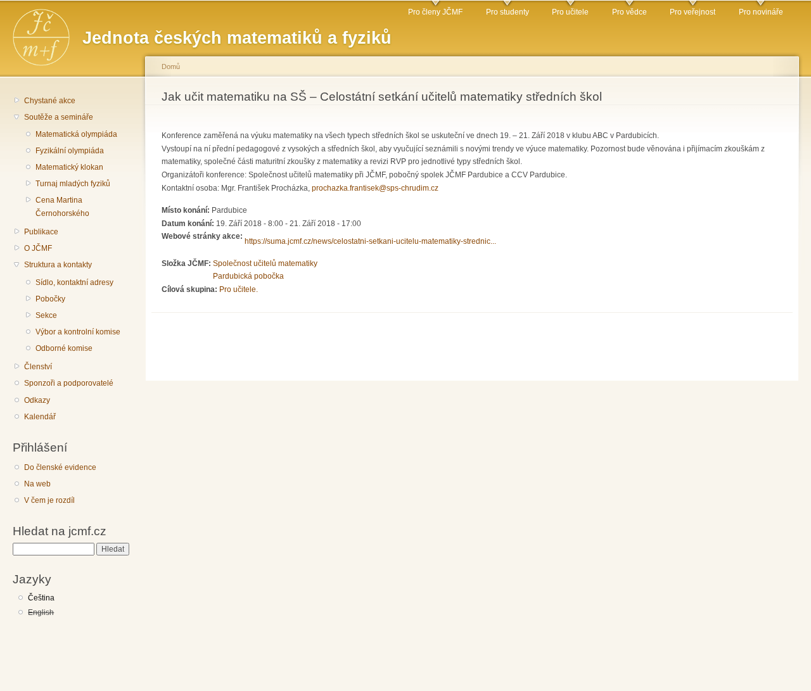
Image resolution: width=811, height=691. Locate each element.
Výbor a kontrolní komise (77, 331)
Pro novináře (761, 12)
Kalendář (40, 416)
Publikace (41, 231)
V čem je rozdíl (49, 500)
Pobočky (50, 299)
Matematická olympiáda (76, 134)
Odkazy (37, 400)
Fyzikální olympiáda (69, 150)
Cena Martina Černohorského (62, 207)
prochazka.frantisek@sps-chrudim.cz (375, 188)
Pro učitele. (238, 289)
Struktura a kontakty (58, 264)
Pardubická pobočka (248, 276)
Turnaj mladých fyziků (72, 183)
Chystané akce (49, 100)
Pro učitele (570, 12)
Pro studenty (507, 12)
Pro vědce (629, 12)
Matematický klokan (69, 167)
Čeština (41, 597)
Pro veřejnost (692, 12)
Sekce (46, 315)
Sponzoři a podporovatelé (68, 383)
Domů (171, 66)
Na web (37, 483)
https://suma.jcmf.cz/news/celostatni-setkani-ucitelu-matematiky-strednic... (370, 241)
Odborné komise (64, 348)
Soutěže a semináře (58, 117)
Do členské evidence (60, 467)
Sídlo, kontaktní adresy (74, 282)
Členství (38, 366)
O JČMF (38, 248)
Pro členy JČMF (435, 12)
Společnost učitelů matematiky (265, 263)
